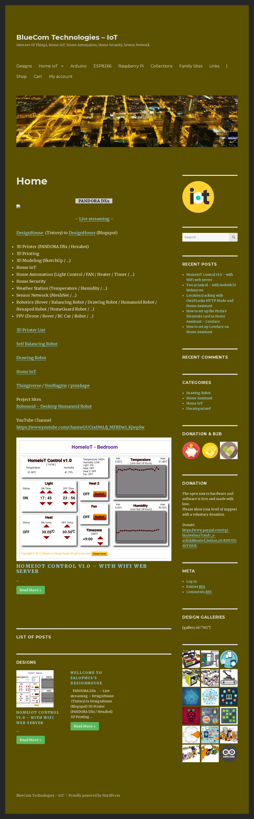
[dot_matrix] (229, 715)
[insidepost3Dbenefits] (229, 696)
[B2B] (210, 450)
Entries (195, 587)
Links (214, 66)
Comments (199, 592)
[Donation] (191, 450)
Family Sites (190, 66)
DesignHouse (30, 232)
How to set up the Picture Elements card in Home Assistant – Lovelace (206, 316)
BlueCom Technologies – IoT (67, 37)
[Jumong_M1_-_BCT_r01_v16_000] (191, 753)
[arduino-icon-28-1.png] (229, 753)
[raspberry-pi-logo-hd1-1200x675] (191, 715)
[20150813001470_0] (210, 696)
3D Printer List (30, 329)
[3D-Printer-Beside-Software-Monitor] (210, 659)
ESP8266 (102, 66)
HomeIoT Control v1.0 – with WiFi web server (81, 568)
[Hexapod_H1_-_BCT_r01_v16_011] (210, 753)
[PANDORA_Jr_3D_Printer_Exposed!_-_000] (191, 659)
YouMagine (56, 385)
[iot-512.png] (229, 659)
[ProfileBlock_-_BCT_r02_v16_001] (210, 678)
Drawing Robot (31, 357)
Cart (38, 76)
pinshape (80, 385)
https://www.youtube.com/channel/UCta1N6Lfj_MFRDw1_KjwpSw (80, 427)
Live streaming (94, 218)
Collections (161, 66)
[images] (229, 678)
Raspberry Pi (131, 66)
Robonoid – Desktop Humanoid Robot (54, 406)
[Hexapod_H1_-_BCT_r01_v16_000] (191, 734)
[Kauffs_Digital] (210, 734)
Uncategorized (198, 409)
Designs (24, 66)
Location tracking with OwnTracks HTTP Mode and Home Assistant (209, 300)
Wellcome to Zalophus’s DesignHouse (86, 678)
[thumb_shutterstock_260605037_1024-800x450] (191, 696)
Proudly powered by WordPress (94, 795)
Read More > (31, 590)
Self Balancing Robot (37, 343)
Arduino (78, 66)
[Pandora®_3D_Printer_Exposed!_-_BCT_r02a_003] (191, 678)
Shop (21, 76)
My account (61, 76)
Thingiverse (28, 385)
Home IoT (48, 66)
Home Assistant (199, 398)
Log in (191, 581)
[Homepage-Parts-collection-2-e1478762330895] (229, 734)
